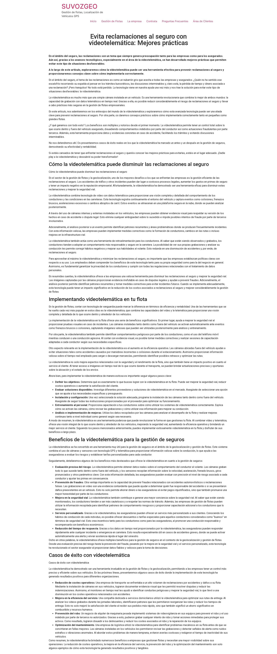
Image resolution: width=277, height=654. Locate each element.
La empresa (134, 21)
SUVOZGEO (79, 6)
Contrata (151, 21)
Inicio (93, 21)
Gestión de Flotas (112, 21)
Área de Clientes (203, 21)
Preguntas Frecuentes (175, 21)
